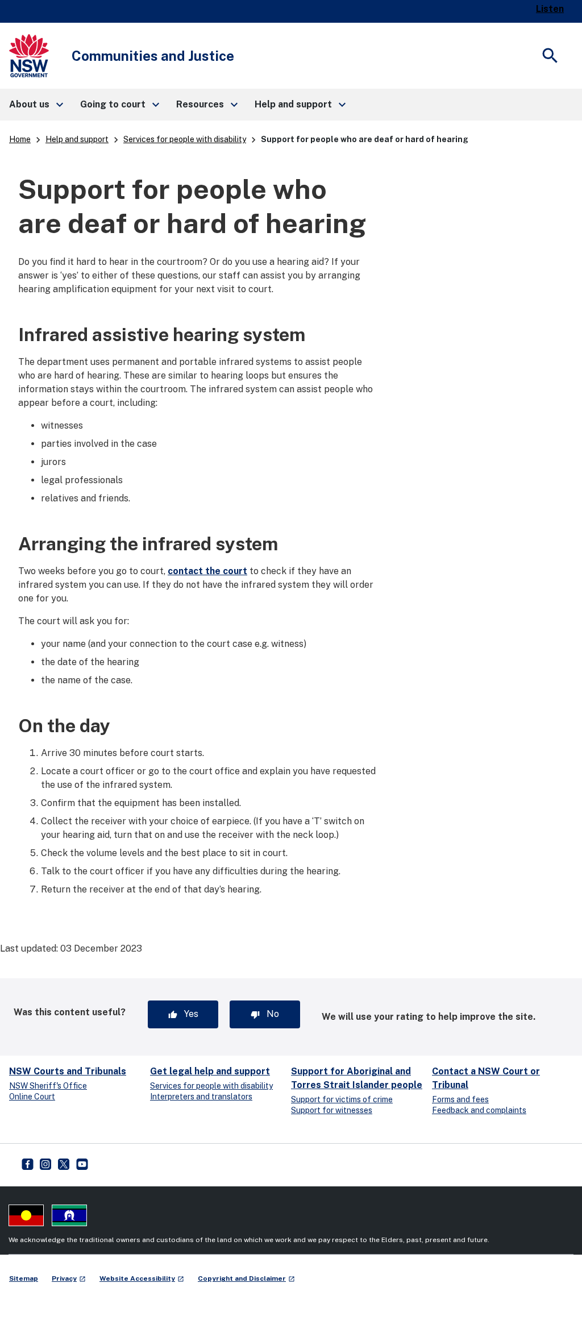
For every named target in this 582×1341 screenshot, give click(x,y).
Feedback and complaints (479, 1110)
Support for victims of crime (342, 1099)
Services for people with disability (184, 139)
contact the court (207, 571)
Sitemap (23, 1278)
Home (20, 139)
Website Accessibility (141, 1278)
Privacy (69, 1278)
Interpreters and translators (201, 1096)
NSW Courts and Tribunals (67, 1071)
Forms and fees (460, 1099)
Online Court (32, 1096)
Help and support (77, 139)
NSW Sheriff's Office (48, 1085)
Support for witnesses (331, 1110)
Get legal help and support (210, 1071)
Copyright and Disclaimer (246, 1278)
